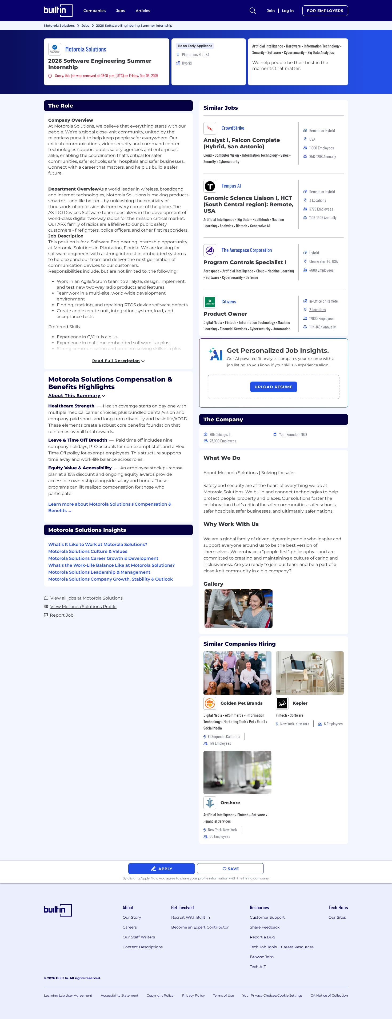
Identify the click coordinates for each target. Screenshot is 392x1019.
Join (271, 10)
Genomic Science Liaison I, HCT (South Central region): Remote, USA (248, 204)
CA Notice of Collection (329, 995)
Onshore (230, 802)
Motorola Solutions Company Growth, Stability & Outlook (110, 579)
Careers (130, 927)
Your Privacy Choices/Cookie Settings (272, 995)
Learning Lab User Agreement (68, 995)
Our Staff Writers (139, 937)
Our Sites (337, 917)
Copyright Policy (160, 995)
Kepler (300, 703)
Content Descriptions (143, 947)
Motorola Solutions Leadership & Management (99, 572)
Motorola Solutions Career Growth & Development (103, 558)
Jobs (120, 10)
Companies (94, 10)
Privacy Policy (193, 995)
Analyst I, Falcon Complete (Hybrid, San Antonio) (241, 143)
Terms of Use (223, 995)
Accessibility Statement (119, 995)
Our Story (132, 917)
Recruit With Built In (190, 917)
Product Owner (225, 314)
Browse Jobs (262, 956)
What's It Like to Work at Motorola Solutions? (97, 544)
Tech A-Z (258, 966)
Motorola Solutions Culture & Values (87, 551)
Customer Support (267, 917)
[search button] (252, 10)
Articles (143, 10)
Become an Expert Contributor (200, 927)
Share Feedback (264, 927)
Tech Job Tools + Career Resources (282, 947)
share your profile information (204, 878)
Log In (288, 10)
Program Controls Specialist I (244, 262)
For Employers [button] (325, 10)
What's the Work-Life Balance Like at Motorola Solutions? (111, 565)
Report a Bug (262, 937)
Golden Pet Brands (242, 703)
